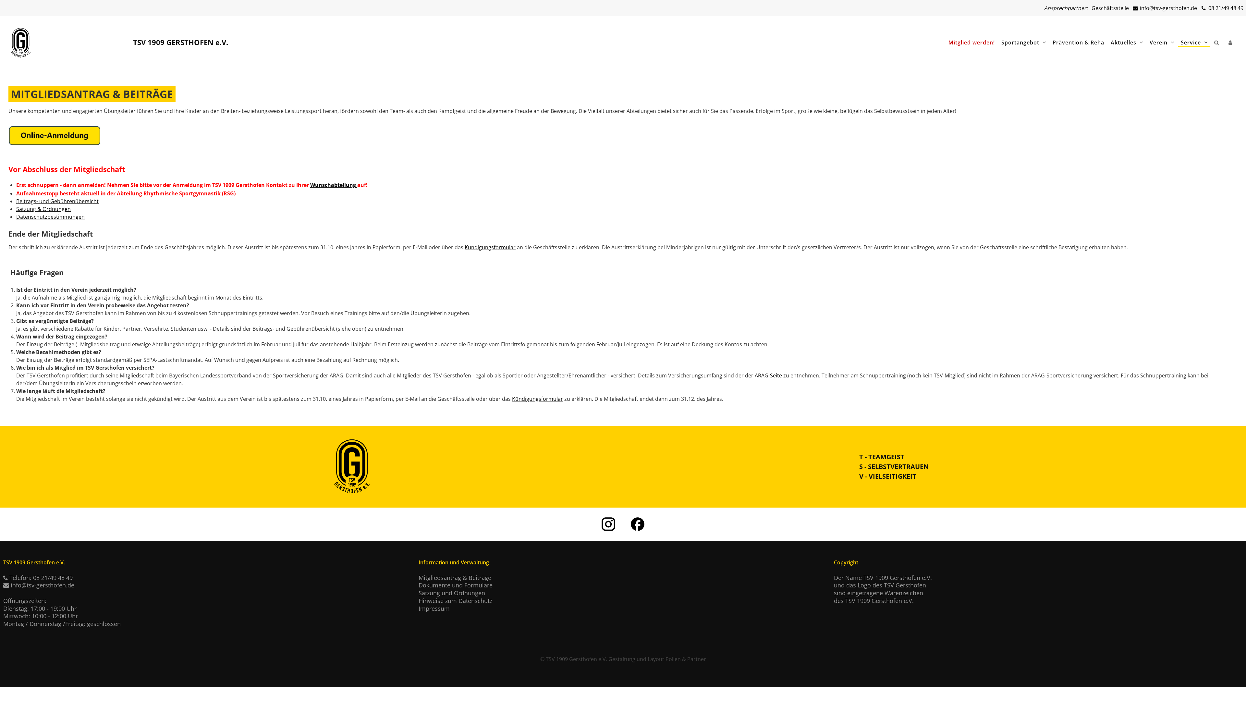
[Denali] (20, 40)
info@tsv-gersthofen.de (1168, 8)
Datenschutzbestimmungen (50, 216)
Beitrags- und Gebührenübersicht (57, 201)
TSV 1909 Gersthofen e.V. (576, 659)
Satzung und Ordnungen (452, 593)
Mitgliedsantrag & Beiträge (455, 578)
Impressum (434, 608)
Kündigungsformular (490, 247)
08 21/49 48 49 (1225, 8)
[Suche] (1218, 42)
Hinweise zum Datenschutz (455, 601)
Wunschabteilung (333, 185)
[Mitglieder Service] (1232, 42)
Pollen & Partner (686, 659)
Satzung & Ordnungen (43, 209)
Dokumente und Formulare (456, 585)
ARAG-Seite (768, 375)
